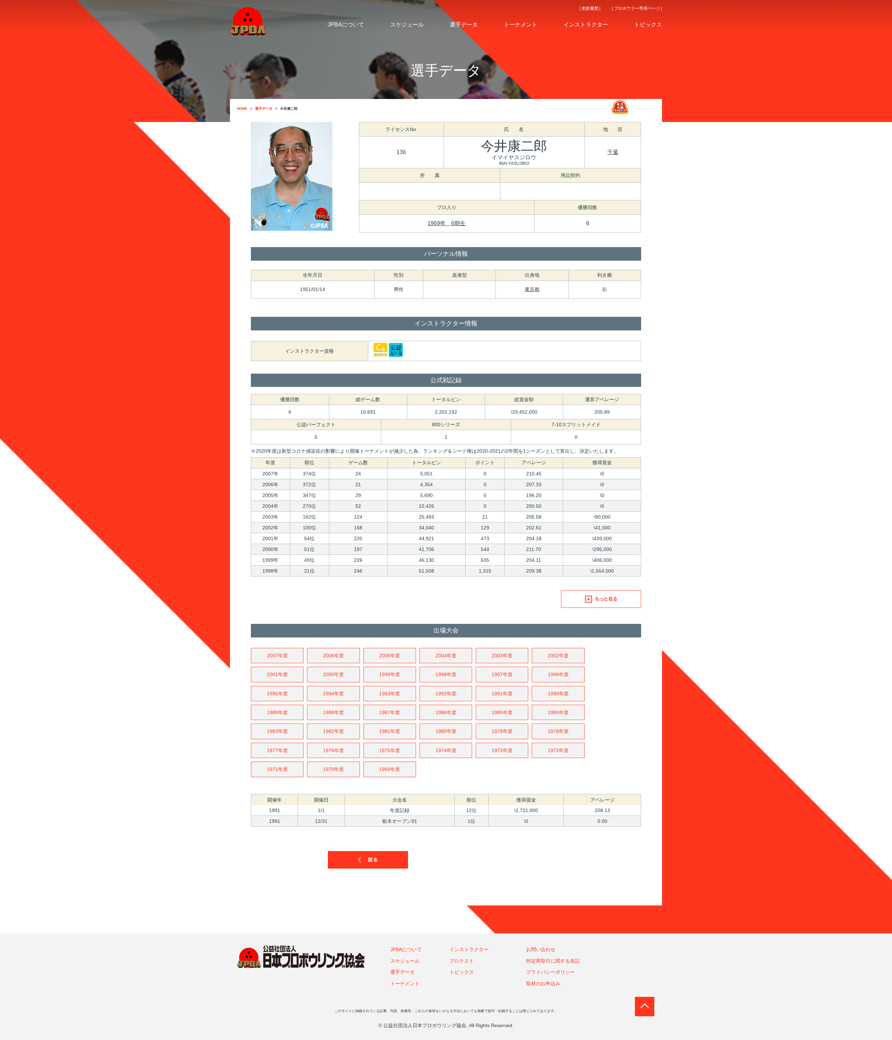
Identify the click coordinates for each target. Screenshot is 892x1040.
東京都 (532, 289)
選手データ (402, 972)
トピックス (461, 972)
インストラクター (469, 949)
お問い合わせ (540, 949)
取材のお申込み (543, 983)
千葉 (612, 152)
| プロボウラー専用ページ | (637, 8)
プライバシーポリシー (550, 972)
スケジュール (405, 961)
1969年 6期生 (447, 223)
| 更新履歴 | (589, 8)
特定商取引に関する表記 (553, 961)
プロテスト (461, 961)
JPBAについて (406, 949)
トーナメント (405, 983)
